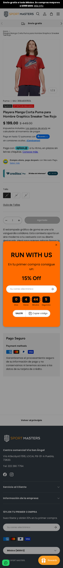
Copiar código (40, 313)
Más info (38, 5)
